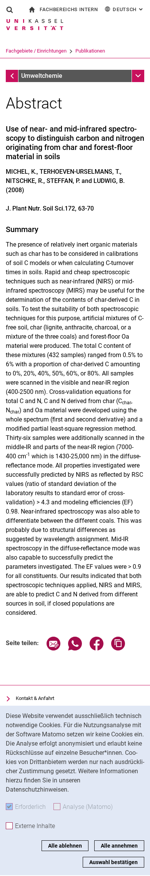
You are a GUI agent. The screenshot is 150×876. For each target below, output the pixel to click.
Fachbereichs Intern (69, 9)
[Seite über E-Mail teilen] (53, 648)
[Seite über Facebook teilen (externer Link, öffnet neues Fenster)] (96, 648)
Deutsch (128, 9)
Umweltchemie (41, 75)
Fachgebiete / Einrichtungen (36, 51)
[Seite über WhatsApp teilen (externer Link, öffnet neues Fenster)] (75, 648)
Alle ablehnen (65, 846)
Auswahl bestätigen (113, 862)
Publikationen (90, 51)
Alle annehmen (119, 846)
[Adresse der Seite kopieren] (118, 648)
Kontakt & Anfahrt (35, 698)
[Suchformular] (9, 9)
